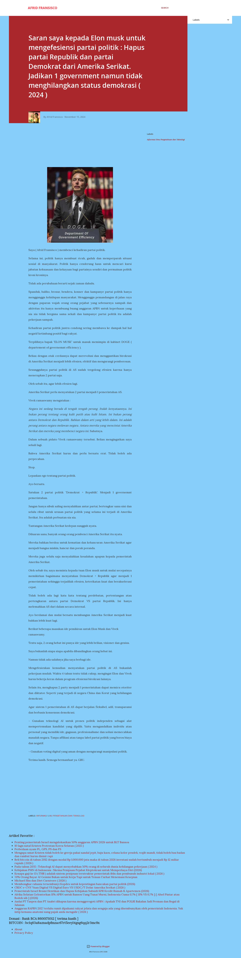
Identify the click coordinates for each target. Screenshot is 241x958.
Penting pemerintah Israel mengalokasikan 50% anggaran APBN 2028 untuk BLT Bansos (72, 842)
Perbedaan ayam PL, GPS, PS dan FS (38, 849)
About (18, 929)
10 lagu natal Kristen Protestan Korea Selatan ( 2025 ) (49, 845)
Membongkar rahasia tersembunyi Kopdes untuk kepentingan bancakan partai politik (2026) (75, 884)
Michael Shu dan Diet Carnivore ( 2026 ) (40, 880)
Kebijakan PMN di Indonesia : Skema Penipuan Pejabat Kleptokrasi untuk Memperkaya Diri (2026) (78, 870)
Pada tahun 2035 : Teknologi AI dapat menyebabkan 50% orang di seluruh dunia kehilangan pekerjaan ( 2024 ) (86, 866)
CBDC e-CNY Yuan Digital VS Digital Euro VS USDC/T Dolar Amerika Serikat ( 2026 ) (70, 887)
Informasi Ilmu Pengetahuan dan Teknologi (166, 139)
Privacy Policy (24, 932)
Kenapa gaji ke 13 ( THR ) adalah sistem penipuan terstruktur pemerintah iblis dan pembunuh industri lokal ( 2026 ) (89, 873)
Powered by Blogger (100, 946)
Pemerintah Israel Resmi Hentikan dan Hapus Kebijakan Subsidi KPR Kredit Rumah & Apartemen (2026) (82, 891)
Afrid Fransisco (42, 7)
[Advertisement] (81, 145)
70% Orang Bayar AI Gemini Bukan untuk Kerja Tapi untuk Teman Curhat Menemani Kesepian (76, 877)
